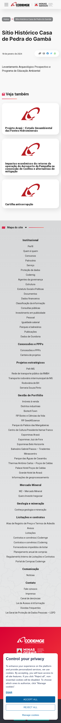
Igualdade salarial (31, 322)
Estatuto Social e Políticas (30, 289)
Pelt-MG (30, 369)
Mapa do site (15, 227)
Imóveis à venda (30, 401)
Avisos (30, 528)
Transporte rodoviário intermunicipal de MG (30, 378)
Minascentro (30, 454)
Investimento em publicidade (30, 313)
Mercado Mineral (30, 485)
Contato (31, 582)
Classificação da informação (30, 303)
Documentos (30, 294)
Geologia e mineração (30, 503)
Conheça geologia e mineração (30, 510)
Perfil (30, 246)
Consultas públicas (30, 308)
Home (6, 19)
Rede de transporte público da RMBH (30, 373)
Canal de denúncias (30, 598)
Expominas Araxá (30, 435)
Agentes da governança (30, 279)
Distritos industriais (30, 406)
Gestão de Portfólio (30, 395)
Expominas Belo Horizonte (30, 444)
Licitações (30, 533)
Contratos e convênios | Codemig (30, 542)
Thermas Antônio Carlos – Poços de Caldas (30, 463)
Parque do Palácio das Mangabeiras (30, 425)
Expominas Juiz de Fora (30, 439)
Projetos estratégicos (30, 362)
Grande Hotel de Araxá (30, 473)
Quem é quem (30, 251)
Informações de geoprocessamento (30, 477)
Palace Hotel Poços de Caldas (30, 468)
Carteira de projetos (30, 355)
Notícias (31, 575)
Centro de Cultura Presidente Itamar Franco (30, 430)
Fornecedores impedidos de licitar (30, 547)
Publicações (30, 332)
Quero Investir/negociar (30, 496)
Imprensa (30, 594)
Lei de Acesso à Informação (30, 603)
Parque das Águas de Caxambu (30, 458)
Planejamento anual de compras (30, 552)
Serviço (30, 265)
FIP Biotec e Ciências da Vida (30, 416)
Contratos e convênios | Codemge (30, 538)
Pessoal (31, 317)
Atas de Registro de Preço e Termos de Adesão (30, 523)
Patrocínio (30, 260)
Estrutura (30, 284)
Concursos (30, 256)
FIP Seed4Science (30, 420)
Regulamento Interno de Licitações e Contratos (31, 557)
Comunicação (30, 569)
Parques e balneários (30, 327)
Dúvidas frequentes (30, 608)
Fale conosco (30, 589)
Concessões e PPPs (30, 344)
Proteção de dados (30, 270)
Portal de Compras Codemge (30, 561)
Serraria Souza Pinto (30, 388)
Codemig (30, 275)
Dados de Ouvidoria (31, 336)
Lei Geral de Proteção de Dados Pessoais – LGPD (30, 613)
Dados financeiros (30, 298)
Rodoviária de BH (30, 383)
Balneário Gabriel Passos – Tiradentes (30, 449)
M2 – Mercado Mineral (30, 491)
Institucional (30, 240)
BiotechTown (30, 411)
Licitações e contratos (30, 517)
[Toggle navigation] (6, 4)
